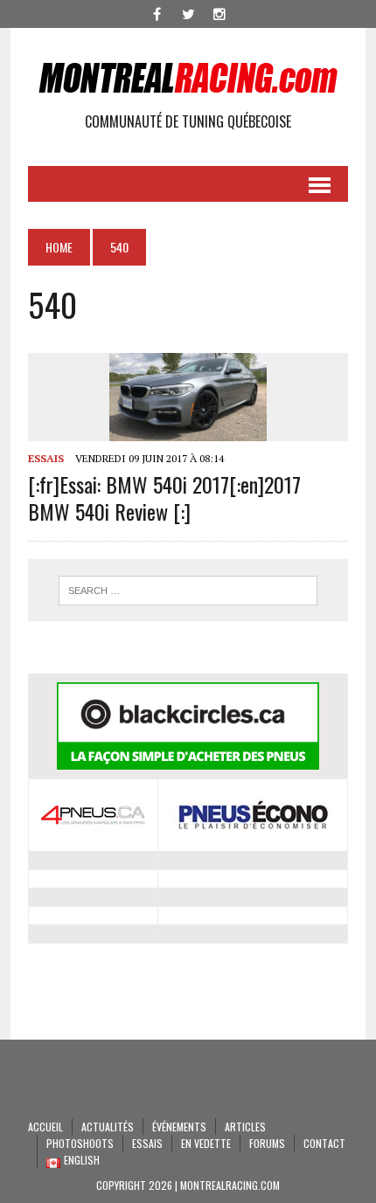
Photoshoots (80, 1143)
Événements (179, 1126)
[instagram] (219, 12)
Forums (267, 1143)
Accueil (45, 1126)
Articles (245, 1126)
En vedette (206, 1143)
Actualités (107, 1126)
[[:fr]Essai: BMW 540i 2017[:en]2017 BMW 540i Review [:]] (188, 429)
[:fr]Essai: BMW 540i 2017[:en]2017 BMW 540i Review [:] (164, 497)
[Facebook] (157, 12)
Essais (46, 458)
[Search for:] (188, 590)
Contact (324, 1143)
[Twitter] (188, 12)
